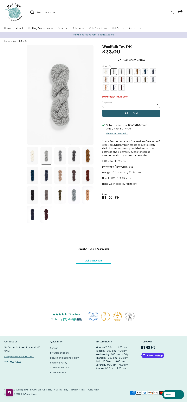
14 (145, 79)
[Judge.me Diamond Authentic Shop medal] (93, 316)
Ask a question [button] (93, 260)
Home (7, 28)
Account (134, 28)
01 (113, 72)
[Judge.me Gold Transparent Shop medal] (105, 316)
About (19, 28)
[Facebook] (143, 347)
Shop (61, 28)
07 (153, 72)
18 (113, 87)
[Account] (172, 12)
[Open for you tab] (9, 392)
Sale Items (78, 28)
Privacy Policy (58, 372)
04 (137, 72)
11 (129, 79)
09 (113, 79)
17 (106, 87)
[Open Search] (32, 12)
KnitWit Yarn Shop (28, 394)
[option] (93, 35)
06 (145, 72)
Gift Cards (118, 28)
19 (121, 87)
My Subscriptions (60, 353)
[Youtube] (148, 347)
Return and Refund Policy (64, 358)
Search (54, 348)
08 (106, 79)
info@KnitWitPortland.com (19, 356)
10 (121, 79)
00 (106, 72)
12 (137, 79)
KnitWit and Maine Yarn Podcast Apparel (93, 34)
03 (129, 72)
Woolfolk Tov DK (20, 41)
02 (121, 72)
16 (153, 79)
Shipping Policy (58, 362)
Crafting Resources (39, 28)
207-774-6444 (12, 362)
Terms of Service (60, 367)
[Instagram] (153, 347)
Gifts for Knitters (98, 28)
